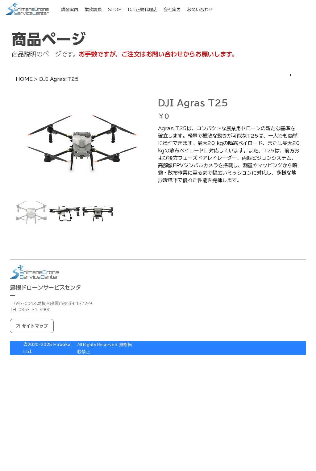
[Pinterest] (168, 245)
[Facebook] (163, 245)
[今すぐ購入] (229, 225)
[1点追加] (189, 196)
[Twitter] (172, 245)
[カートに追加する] (229, 214)
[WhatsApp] (159, 245)
